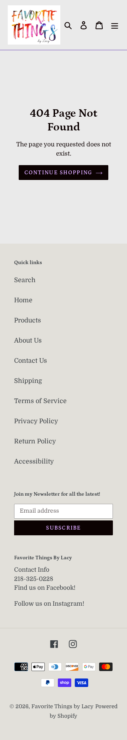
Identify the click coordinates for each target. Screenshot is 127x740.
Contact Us (30, 360)
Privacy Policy (36, 421)
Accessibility (34, 461)
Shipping (28, 380)
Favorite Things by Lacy (62, 707)
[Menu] (114, 25)
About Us (28, 340)
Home (23, 300)
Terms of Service (40, 400)
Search (25, 280)
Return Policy (35, 441)
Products (27, 320)
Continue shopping (58, 172)
